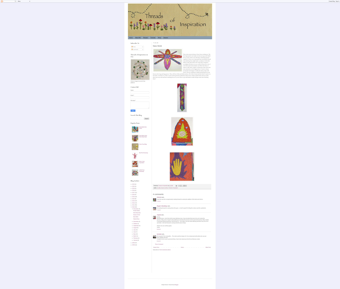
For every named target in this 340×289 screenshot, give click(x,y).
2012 (133, 203)
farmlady (159, 234)
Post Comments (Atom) (165, 249)
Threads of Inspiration (173, 187)
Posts (134, 46)
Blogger (176, 284)
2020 (133, 186)
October (135, 223)
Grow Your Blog (143, 144)
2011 (133, 205)
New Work (135, 216)
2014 (133, 198)
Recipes (145, 37)
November (136, 221)
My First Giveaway (143, 152)
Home (131, 37)
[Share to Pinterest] (186, 186)
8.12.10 (159, 229)
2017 (133, 192)
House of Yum (136, 214)
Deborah (159, 197)
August (135, 227)
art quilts (159, 187)
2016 (133, 194)
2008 (133, 245)
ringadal (159, 215)
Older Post (208, 247)
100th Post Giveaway (141, 170)
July (134, 229)
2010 (133, 207)
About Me (138, 37)
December (136, 208)
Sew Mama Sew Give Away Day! (143, 136)
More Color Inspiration (142, 162)
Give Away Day (137, 212)
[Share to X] (182, 186)
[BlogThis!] (181, 186)
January (135, 240)
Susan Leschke (164, 187)
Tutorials (153, 37)
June (134, 232)
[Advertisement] (136, 259)
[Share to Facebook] (184, 186)
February (135, 238)
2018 (133, 190)
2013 (133, 200)
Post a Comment (159, 244)
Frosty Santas (136, 210)
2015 (133, 196)
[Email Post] (176, 185)
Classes (166, 37)
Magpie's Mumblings (162, 206)
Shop (159, 37)
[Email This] (179, 186)
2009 (133, 242)
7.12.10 (159, 201)
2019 (133, 188)
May (134, 234)
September (136, 225)
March (135, 236)
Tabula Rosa (136, 219)
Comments (135, 49)
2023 (133, 184)
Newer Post (156, 247)
